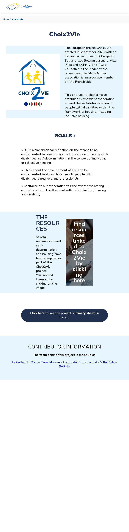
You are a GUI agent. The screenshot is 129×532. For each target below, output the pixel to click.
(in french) (64, 315)
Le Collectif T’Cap (24, 362)
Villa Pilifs (107, 362)
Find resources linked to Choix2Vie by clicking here (79, 252)
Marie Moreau (50, 362)
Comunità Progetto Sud (80, 362)
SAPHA (64, 366)
